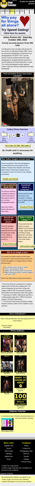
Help (27, 9)
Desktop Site (14, 0)
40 (9, 135)
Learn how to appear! (20, 389)
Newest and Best (7, 353)
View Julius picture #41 (4, 140)
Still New (7, 373)
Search (8, 448)
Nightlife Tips (8, 446)
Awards (26, 459)
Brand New (20, 353)
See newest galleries (21, 407)
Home (9, 459)
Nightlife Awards (7, 10)
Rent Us (26, 454)
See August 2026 (7, 431)
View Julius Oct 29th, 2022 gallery (17, 146)
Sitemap (9, 454)
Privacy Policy (26, 462)
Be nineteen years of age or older (15, 267)
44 (9, 137)
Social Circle (17, 10)
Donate (26, 456)
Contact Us (26, 448)
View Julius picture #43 (31, 140)
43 (22, 135)
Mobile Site (9, 456)
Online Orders (22, 10)
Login (31, 9)
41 (14, 135)
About (26, 446)
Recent (6, 393)
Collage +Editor (2, 10)
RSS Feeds (9, 451)
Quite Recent (20, 373)
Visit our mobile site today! (7, 326)
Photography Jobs (26, 451)
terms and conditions (11, 470)
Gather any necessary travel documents (18, 271)
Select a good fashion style (13, 269)
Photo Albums (12, 10)
